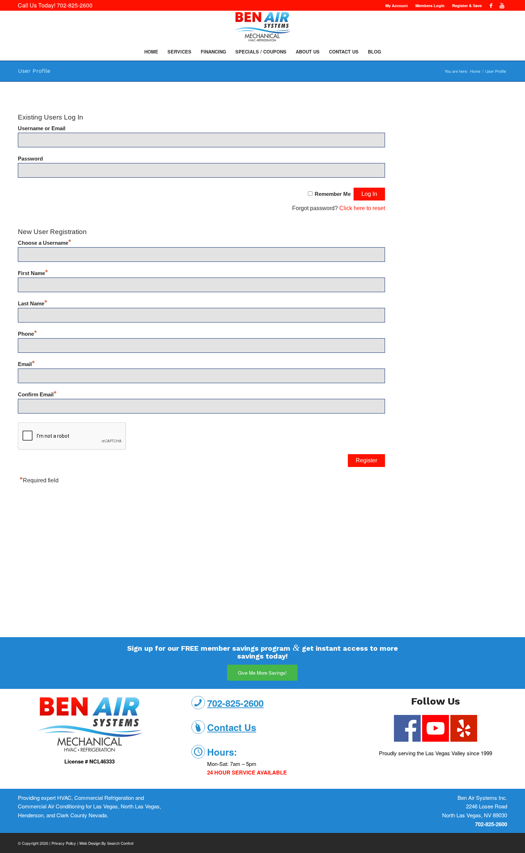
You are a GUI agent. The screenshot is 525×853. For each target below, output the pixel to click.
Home (475, 71)
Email (26, 364)
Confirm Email (37, 394)
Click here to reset (362, 208)
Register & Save (467, 5)
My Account (396, 5)
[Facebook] (491, 5)
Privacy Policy (63, 843)
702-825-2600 (74, 5)
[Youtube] (501, 5)
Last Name (33, 303)
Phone (27, 334)
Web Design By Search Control (106, 843)
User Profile (34, 70)
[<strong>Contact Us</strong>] (198, 727)
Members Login (430, 5)
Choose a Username (44, 243)
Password (30, 159)
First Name (33, 273)
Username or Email (41, 128)
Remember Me (333, 194)
